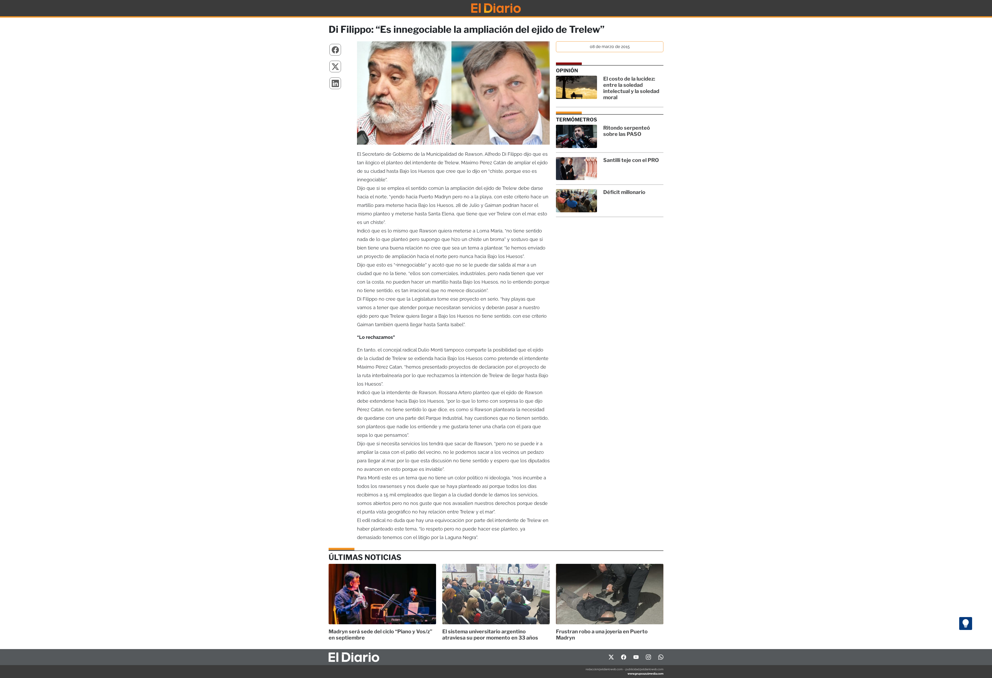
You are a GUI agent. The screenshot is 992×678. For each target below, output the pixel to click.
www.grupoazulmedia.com (645, 673)
